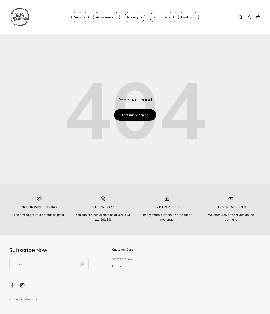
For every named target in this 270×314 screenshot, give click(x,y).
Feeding (186, 17)
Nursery (132, 17)
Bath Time (160, 17)
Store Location (122, 259)
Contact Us (119, 266)
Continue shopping (135, 115)
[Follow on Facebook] (12, 285)
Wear (78, 17)
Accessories (104, 17)
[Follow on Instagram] (22, 285)
